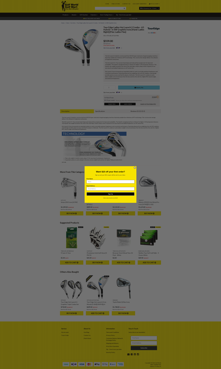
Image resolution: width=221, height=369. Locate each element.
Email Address (91, 186)
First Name (90, 178)
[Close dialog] (135, 168)
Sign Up (110, 194)
